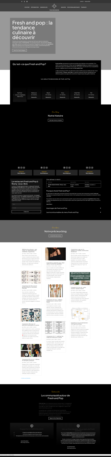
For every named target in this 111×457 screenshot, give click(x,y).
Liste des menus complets (55, 120)
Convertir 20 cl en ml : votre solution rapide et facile (78, 288)
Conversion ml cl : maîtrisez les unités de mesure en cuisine (55, 336)
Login (81, 1)
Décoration (35, 7)
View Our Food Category (19, 50)
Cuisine (27, 7)
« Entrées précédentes (25, 378)
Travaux (83, 7)
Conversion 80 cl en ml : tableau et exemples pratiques (30, 360)
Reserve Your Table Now (55, 418)
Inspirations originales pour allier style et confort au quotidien (55, 263)
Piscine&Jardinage (73, 7)
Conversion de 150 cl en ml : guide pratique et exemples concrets (29, 287)
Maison (63, 7)
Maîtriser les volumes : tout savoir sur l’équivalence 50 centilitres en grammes (29, 250)
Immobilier (43, 7)
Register (87, 1)
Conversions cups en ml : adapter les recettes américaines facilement (80, 250)
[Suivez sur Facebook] (22, 2)
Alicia (25, 253)
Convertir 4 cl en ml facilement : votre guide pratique (79, 323)
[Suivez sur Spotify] (19, 168)
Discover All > (34, 97)
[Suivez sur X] (24, 2)
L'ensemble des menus (55, 236)
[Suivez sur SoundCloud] (24, 168)
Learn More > (49, 204)
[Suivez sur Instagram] (27, 2)
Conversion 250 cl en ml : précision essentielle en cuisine (30, 324)
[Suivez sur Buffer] (21, 168)
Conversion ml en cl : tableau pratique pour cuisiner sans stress (54, 301)
